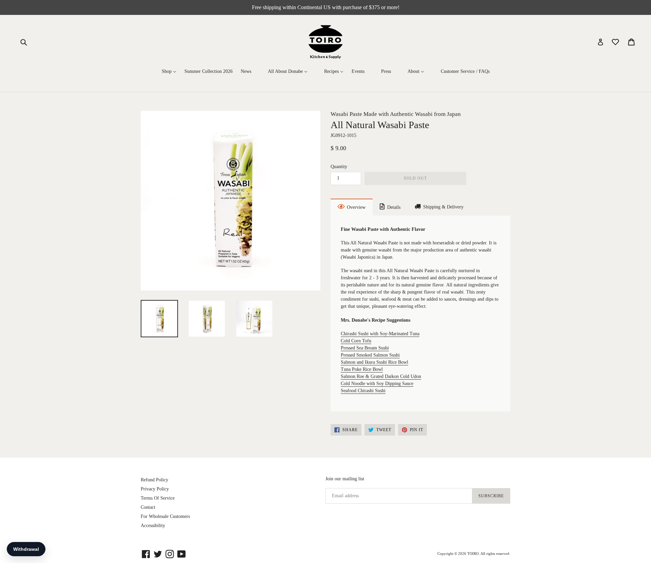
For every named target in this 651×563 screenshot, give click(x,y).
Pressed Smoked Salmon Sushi (370, 355)
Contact (148, 507)
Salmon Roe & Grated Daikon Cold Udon (381, 376)
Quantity (339, 166)
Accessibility (153, 525)
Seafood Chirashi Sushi (363, 390)
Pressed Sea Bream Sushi (365, 347)
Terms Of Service (158, 498)
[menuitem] (169, 71)
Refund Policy (154, 479)
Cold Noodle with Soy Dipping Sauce (377, 383)
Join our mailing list (345, 478)
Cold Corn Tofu (356, 340)
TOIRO (473, 553)
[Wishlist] (616, 41)
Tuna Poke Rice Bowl (362, 369)
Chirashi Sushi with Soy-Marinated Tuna (380, 333)
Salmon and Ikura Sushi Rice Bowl (374, 362)
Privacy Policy (155, 488)
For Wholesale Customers (165, 516)
